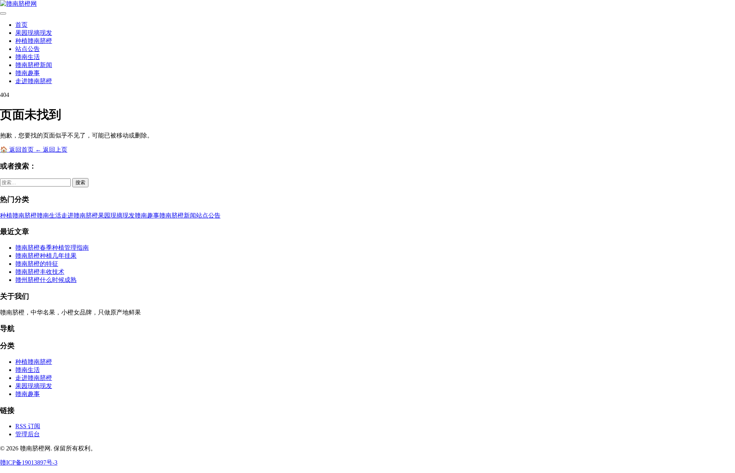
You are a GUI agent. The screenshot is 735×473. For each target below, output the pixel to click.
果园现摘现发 (33, 32)
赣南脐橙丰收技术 (39, 271)
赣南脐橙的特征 (36, 263)
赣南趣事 (27, 73)
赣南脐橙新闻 (33, 65)
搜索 (80, 182)
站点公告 (27, 49)
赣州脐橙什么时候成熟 (46, 280)
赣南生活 (27, 57)
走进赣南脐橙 (33, 81)
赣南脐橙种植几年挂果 (46, 255)
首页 (21, 24)
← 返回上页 (51, 149)
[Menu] (3, 13)
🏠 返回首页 (17, 149)
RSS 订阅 (27, 426)
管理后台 (27, 434)
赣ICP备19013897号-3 (28, 462)
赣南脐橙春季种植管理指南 (52, 247)
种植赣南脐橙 (33, 41)
